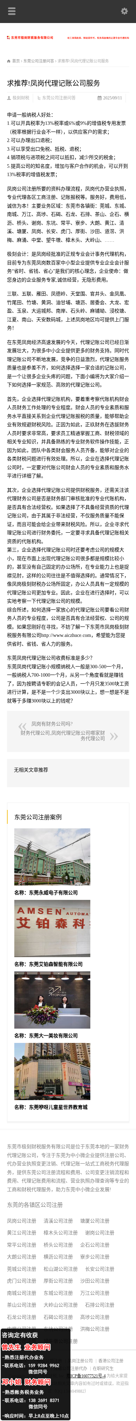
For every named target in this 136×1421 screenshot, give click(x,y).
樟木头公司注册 (61, 1232)
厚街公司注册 (58, 1281)
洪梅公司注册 (94, 1329)
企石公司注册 (94, 1245)
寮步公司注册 (94, 1257)
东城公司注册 (58, 1293)
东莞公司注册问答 (59, 98)
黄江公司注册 (21, 1232)
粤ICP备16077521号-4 (86, 1376)
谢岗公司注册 (99, 1232)
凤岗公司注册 (21, 1221)
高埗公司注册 (94, 1317)
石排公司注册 (99, 1305)
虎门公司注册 (21, 1281)
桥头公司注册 (58, 1245)
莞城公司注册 (21, 1269)
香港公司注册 (110, 1361)
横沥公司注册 (58, 1257)
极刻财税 (21, 98)
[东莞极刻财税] (68, 37)
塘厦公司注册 (94, 1221)
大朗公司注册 (21, 1257)
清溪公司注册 (58, 1221)
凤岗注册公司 (80, 1361)
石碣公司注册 (58, 1317)
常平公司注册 (21, 1245)
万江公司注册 (94, 1293)
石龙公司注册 (21, 1317)
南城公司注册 (21, 1293)
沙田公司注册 (94, 1281)
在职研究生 (103, 1368)
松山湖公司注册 (61, 1269)
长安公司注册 (99, 1269)
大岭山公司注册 (61, 1305)
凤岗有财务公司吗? (52, 724)
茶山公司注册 (21, 1305)
